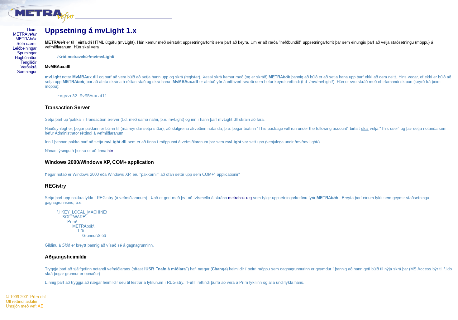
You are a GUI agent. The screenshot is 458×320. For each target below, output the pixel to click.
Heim (31, 29)
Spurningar (26, 53)
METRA (24, 34)
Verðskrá (28, 67)
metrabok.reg (240, 197)
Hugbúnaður (25, 57)
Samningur (26, 71)
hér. (110, 150)
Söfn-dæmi (26, 43)
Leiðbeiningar (24, 48)
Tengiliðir (28, 62)
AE (40, 306)
